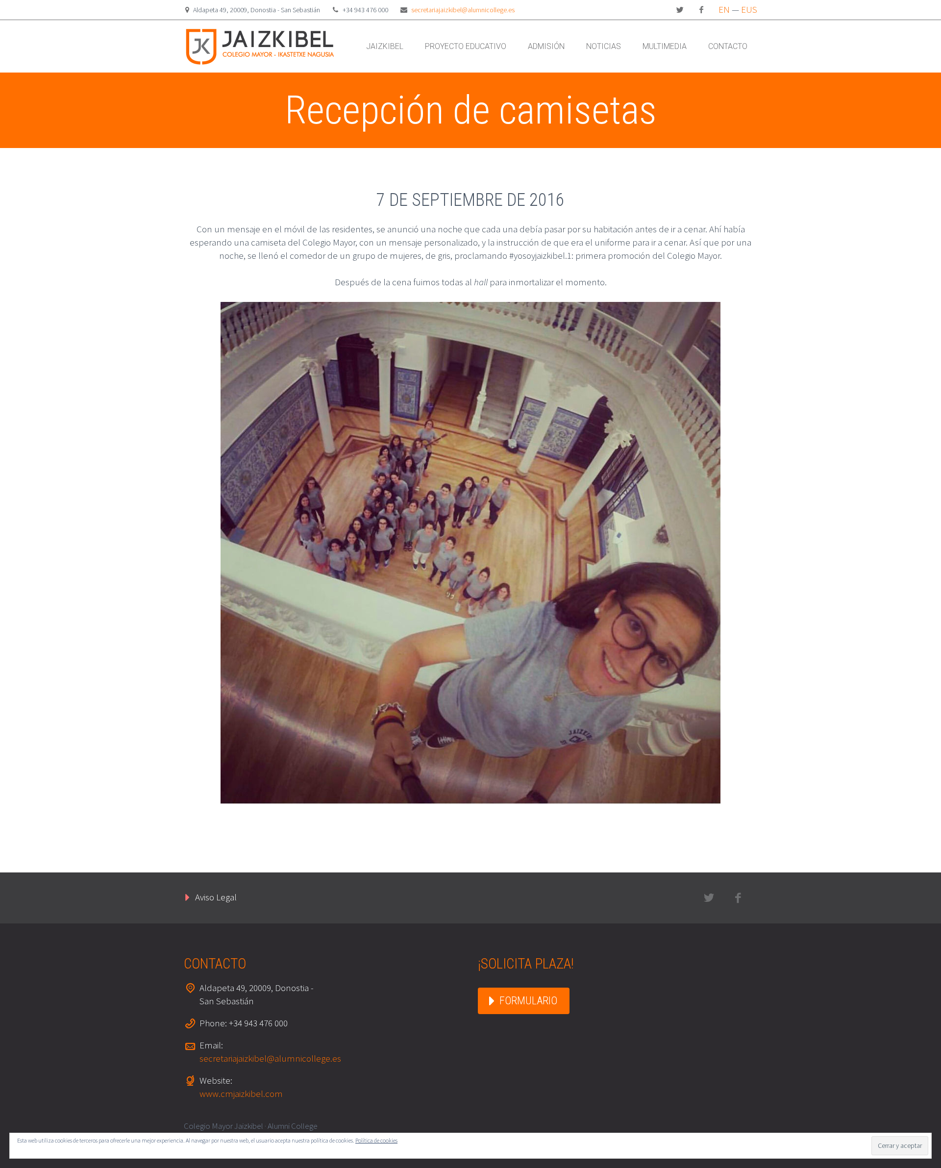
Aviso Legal (216, 897)
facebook (701, 9)
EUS (749, 9)
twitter (679, 9)
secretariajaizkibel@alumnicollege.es (463, 9)
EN (724, 9)
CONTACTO (727, 46)
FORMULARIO (528, 1000)
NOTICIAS (603, 46)
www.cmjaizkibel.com (241, 1093)
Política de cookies (376, 1140)
